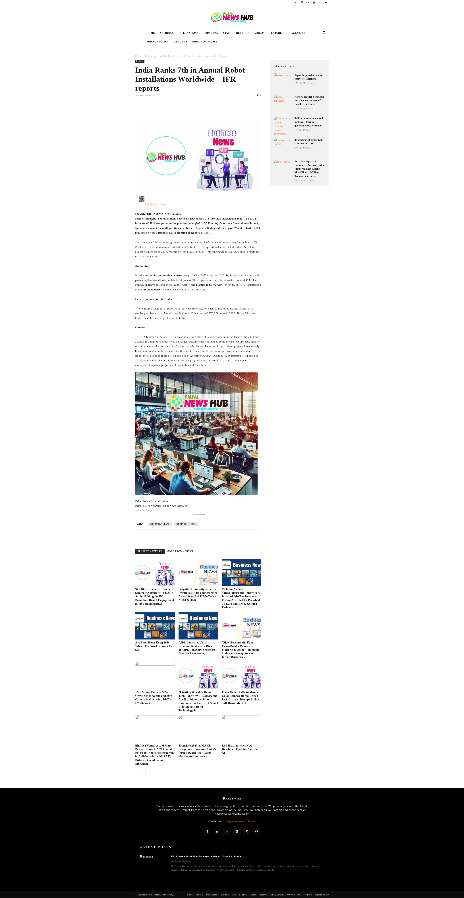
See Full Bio (142, 510)
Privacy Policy (157, 41)
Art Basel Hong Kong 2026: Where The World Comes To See (153, 646)
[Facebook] (296, 2)
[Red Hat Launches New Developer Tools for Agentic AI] (241, 729)
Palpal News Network (157, 204)
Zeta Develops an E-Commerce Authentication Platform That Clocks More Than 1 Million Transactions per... (310, 168)
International (189, 33)
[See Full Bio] (151, 510)
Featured (277, 33)
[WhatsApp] (163, 110)
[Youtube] (326, 2)
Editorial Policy (205, 41)
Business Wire (186, 524)
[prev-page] (137, 771)
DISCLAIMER (297, 33)
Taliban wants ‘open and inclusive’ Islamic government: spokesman (309, 122)
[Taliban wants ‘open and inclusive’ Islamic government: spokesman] (283, 126)
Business (211, 33)
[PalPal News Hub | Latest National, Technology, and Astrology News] (232, 17)
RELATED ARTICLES (149, 551)
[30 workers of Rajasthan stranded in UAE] (283, 143)
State (227, 33)
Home (150, 33)
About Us (180, 41)
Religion (242, 33)
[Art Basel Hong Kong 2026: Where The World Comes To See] (155, 625)
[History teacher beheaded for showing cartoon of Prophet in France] (283, 100)
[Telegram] (314, 2)
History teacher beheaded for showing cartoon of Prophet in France (309, 100)
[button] (324, 33)
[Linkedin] (308, 2)
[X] (320, 2)
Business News (159, 524)
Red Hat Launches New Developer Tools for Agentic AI (240, 749)
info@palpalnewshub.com (239, 821)
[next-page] (143, 771)
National (166, 33)
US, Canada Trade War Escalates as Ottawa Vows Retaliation (206, 856)
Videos (259, 33)
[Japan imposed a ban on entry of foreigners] (283, 78)
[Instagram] (302, 2)
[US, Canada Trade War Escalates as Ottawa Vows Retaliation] (153, 862)
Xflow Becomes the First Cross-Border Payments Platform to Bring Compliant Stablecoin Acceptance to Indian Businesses (240, 650)
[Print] (180, 110)
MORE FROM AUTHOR (180, 551)
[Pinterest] (155, 110)
